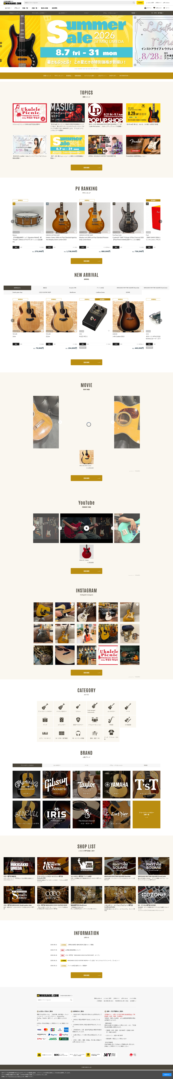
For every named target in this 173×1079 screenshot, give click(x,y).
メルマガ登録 (133, 998)
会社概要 (132, 1001)
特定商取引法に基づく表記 (121, 1001)
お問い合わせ (166, 2)
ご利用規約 (99, 1001)
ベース (86, 765)
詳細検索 (140, 2)
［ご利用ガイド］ (55, 1023)
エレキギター (56, 765)
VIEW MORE (86, 167)
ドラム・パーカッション (116, 765)
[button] (75, 68)
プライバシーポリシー (16, 1076)
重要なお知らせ (98, 998)
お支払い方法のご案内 (46, 1011)
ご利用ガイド (158, 2)
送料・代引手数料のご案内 (115, 1011)
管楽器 (145, 765)
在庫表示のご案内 (78, 1011)
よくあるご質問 (150, 2)
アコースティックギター (27, 765)
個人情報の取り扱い (109, 1001)
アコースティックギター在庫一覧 (146, 813)
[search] (134, 2)
